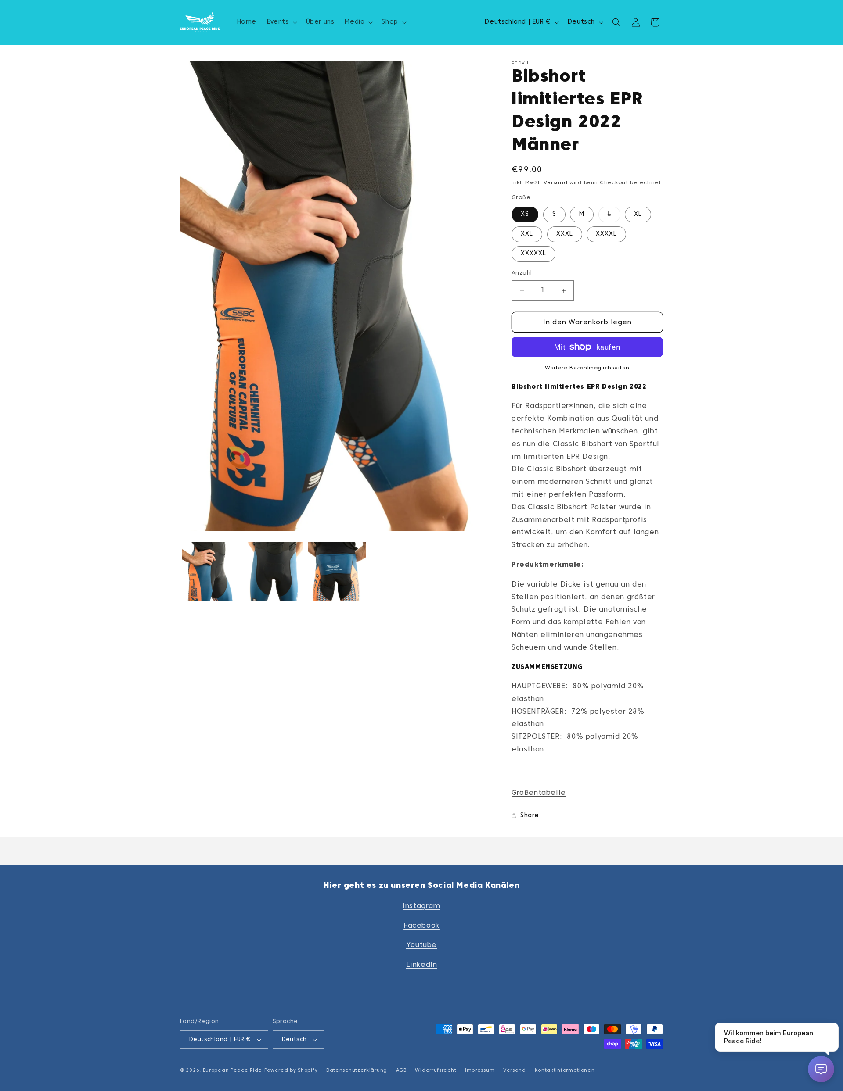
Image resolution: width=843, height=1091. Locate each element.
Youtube (421, 945)
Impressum (479, 1070)
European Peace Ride (232, 1070)
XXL (527, 234)
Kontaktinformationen (565, 1070)
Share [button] (529, 816)
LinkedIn (421, 965)
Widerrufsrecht (435, 1070)
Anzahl (522, 273)
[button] (281, 22)
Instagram (421, 906)
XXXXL (606, 234)
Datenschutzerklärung (356, 1070)
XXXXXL (533, 254)
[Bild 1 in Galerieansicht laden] (211, 571)
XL (638, 214)
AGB (401, 1070)
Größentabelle (539, 793)
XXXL (564, 234)
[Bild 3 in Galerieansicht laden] (337, 571)
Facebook (421, 926)
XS (525, 214)
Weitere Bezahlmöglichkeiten (587, 368)
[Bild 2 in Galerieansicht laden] (274, 571)
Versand (555, 183)
